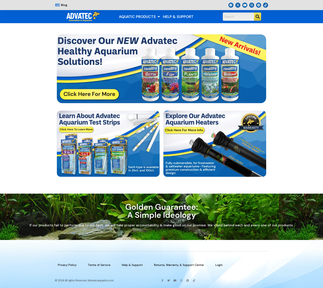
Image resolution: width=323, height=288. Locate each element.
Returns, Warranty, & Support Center (179, 265)
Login (219, 265)
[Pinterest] (258, 5)
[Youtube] (244, 5)
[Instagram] (251, 5)
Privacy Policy (67, 265)
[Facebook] (230, 5)
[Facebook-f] (162, 280)
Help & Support (178, 16)
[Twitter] (168, 280)
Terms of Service (99, 265)
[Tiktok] (265, 5)
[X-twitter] (237, 5)
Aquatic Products (137, 16)
